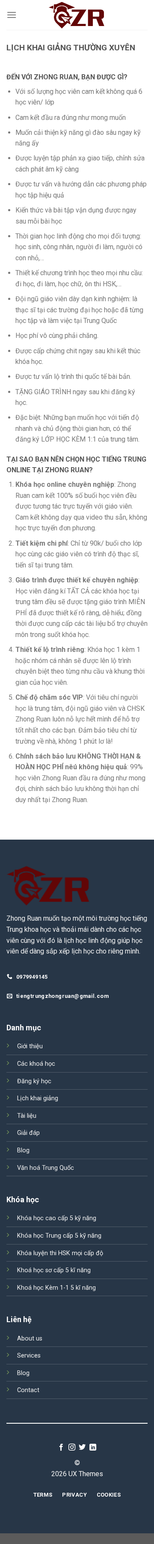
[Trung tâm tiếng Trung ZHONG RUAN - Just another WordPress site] (77, 15)
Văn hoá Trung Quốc (45, 1168)
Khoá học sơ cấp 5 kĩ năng (54, 1270)
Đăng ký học (34, 1081)
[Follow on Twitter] (82, 1447)
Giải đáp (28, 1133)
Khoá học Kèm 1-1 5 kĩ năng (56, 1287)
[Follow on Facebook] (61, 1447)
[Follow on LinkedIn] (92, 1447)
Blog (23, 1150)
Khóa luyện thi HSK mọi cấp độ (60, 1253)
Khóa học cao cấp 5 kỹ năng (56, 1218)
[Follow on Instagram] (71, 1447)
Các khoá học (36, 1063)
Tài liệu (26, 1115)
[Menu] (11, 14)
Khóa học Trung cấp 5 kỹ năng (59, 1235)
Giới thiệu (30, 1046)
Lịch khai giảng (37, 1098)
